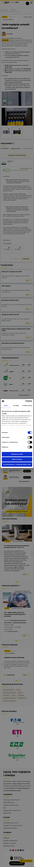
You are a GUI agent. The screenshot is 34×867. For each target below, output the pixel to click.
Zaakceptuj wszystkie (17, 454)
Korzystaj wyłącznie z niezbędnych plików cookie (17, 464)
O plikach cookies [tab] (27, 405)
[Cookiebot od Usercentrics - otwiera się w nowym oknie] (25, 401)
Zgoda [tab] (6, 405)
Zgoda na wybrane (17, 459)
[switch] (30, 437)
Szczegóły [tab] (16, 405)
